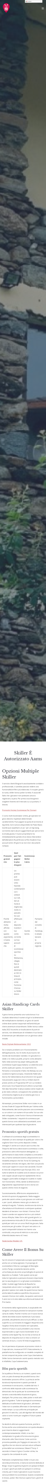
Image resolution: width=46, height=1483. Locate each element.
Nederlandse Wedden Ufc (12, 1241)
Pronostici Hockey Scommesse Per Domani (19, 810)
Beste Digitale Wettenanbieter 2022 (16, 1044)
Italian (29, 1)
